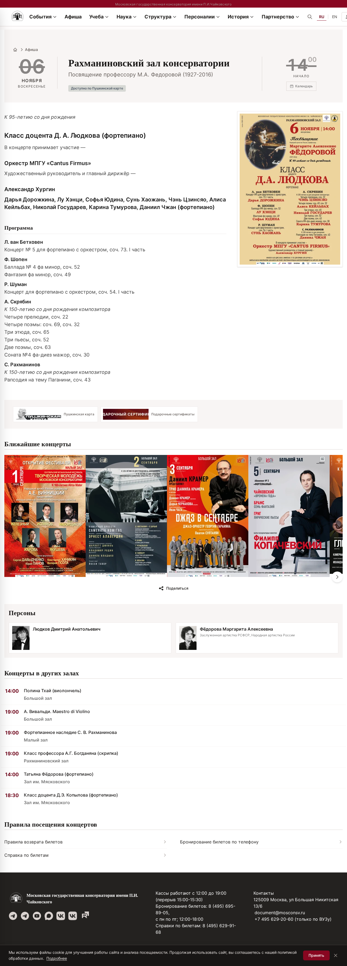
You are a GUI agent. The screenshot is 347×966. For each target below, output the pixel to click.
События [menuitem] (40, 17)
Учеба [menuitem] (96, 17)
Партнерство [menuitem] (278, 17)
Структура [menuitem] (157, 17)
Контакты (263, 893)
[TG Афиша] (25, 916)
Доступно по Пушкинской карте (97, 88)
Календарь (304, 86)
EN (334, 16)
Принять (316, 955)
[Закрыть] (335, 955)
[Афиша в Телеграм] (84, 916)
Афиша (31, 49)
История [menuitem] (238, 17)
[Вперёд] (337, 577)
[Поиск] (310, 17)
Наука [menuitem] (124, 17)
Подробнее (56, 958)
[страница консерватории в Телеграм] (13, 916)
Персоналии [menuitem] (199, 17)
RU (321, 16)
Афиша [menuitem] (73, 17)
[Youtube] (37, 916)
